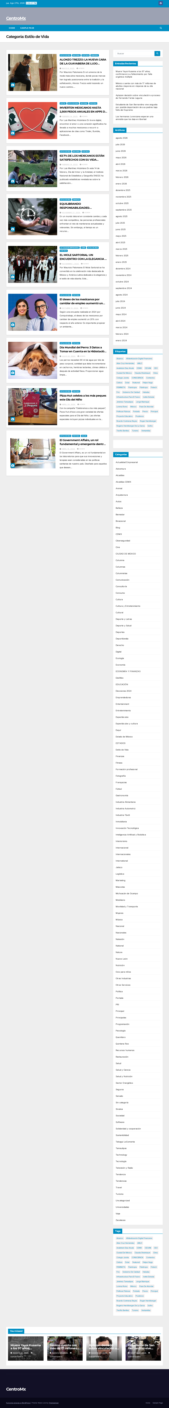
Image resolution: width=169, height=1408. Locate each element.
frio (118, 392)
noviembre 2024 (124, 275)
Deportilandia (122, 638)
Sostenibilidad (122, 1135)
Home (12, 28)
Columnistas (121, 573)
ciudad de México (124, 373)
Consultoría (121, 586)
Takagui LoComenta (125, 1142)
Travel (119, 1187)
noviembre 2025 (123, 197)
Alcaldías (120, 475)
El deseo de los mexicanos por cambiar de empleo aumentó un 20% (81, 303)
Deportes (120, 632)
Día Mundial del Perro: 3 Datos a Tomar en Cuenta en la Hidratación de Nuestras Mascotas (83, 351)
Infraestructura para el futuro (128, 397)
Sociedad (120, 1115)
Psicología (120, 1030)
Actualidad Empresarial (69, 247)
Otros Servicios (123, 985)
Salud (84, 436)
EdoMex (119, 678)
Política (119, 991)
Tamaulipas (121, 1148)
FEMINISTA (121, 387)
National (120, 946)
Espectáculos (122, 717)
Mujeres (119, 913)
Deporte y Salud (123, 625)
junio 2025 (121, 229)
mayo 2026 (121, 157)
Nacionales (121, 932)
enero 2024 (121, 340)
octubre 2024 (122, 281)
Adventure (121, 469)
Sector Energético (124, 1083)
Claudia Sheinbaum (142, 373)
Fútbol (119, 789)
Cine (118, 547)
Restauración (122, 1057)
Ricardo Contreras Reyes (127, 421)
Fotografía (121, 776)
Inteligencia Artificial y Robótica (131, 834)
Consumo (120, 593)
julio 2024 (120, 301)
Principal (94, 55)
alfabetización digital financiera (139, 358)
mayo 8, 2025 (68, 68)
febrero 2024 (122, 334)
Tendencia (121, 1174)
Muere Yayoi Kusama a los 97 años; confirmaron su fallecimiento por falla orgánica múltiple (134, 74)
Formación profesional (126, 769)
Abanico (120, 358)
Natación (120, 939)
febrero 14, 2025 (70, 116)
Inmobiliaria (121, 821)
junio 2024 (121, 308)
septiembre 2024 (124, 288)
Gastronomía (122, 795)
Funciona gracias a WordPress (18, 1403)
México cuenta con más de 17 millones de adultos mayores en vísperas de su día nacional (136, 86)
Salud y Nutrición (124, 1076)
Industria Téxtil (123, 815)
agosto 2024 (122, 295)
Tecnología (121, 1161)
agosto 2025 (121, 216)
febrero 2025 (122, 255)
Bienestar (120, 514)
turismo (135, 431)
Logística (120, 874)
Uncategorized (123, 1200)
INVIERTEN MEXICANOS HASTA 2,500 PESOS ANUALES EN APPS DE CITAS (83, 111)
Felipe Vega (148, 383)
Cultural (119, 612)
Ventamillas (145, 431)
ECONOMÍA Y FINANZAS (128, 671)
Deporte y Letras (124, 619)
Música (119, 919)
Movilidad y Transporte (127, 906)
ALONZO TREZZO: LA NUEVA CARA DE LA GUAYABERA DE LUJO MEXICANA (83, 63)
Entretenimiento (123, 710)
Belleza (119, 508)
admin (81, 68)
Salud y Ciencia (123, 1070)
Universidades (122, 1207)
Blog (118, 527)
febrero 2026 (122, 177)
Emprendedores (123, 697)
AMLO (139, 363)
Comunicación (122, 580)
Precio (145, 411)
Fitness (119, 763)
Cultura (119, 383)
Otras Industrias (123, 978)
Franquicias (121, 782)
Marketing (120, 880)
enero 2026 (121, 183)
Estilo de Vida (65, 55)
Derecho (120, 645)
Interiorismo (121, 841)
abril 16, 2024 (68, 449)
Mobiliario (120, 900)
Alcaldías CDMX (123, 482)
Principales (121, 1017)
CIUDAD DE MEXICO (126, 554)
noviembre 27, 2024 (71, 213)
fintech (154, 387)
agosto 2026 (122, 138)
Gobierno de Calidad (131, 392)
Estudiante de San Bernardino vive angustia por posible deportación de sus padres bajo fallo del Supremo (136, 107)
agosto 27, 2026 (21, 1353)
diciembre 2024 (123, 268)
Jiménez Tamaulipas (125, 402)
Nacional (76, 55)
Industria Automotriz (125, 808)
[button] (161, 28)
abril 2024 (120, 321)
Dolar (127, 383)
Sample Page (27, 28)
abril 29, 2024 (69, 404)
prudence (140, 416)
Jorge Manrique (142, 402)
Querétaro (121, 1037)
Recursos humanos (125, 1050)
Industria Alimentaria (125, 802)
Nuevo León (122, 959)
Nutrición (120, 965)
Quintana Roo (122, 1044)
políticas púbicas (123, 411)
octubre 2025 (122, 203)
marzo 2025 (121, 249)
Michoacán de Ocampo (127, 893)
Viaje (118, 1213)
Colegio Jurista (123, 378)
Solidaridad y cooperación (128, 1128)
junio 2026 (121, 151)
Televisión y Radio (124, 1168)
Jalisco (119, 867)
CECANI (148, 368)
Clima (155, 373)
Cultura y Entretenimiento (128, 606)
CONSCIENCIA (137, 378)
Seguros (120, 1089)
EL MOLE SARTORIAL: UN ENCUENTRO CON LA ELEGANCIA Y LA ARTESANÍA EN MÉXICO (83, 259)
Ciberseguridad (123, 540)
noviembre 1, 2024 (70, 264)
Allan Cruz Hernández (125, 363)
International (122, 861)
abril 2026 (120, 164)
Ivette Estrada (148, 397)
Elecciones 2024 (124, 691)
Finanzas (76, 199)
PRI (117, 1004)
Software (120, 1122)
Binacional (121, 521)
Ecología (120, 658)
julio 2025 (120, 223)
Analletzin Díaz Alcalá (125, 368)
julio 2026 (120, 144)
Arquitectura (122, 495)
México (133, 407)
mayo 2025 (121, 236)
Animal (119, 488)
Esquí (118, 730)
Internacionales (123, 854)
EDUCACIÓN (122, 684)
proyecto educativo (125, 416)
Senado (119, 1096)
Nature (119, 952)
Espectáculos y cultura (127, 723)
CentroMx (16, 18)
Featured (136, 383)
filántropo (144, 387)
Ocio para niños (123, 972)
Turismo (119, 1194)
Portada (85, 55)
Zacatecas (120, 1220)
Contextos (150, 378)
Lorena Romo (122, 407)
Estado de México (124, 736)
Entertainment (122, 704)
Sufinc (150, 426)
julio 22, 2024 (69, 356)
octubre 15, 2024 (70, 308)
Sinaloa (119, 1109)
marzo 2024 (121, 327)
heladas (146, 392)
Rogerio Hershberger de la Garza (131, 426)
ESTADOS (120, 743)
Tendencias (121, 1181)
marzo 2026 (121, 170)
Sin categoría (122, 1102)
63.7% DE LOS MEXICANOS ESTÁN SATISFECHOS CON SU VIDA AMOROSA (82, 159)
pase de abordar (146, 407)
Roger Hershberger (148, 421)
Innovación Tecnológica (127, 828)
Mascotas (120, 887)
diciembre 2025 (123, 190)
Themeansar (54, 1403)
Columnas (120, 567)
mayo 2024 (121, 314)
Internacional (122, 848)
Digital (63, 103)
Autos (118, 501)
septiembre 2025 (124, 210)
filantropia (132, 387)
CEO (156, 368)
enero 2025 (121, 262)
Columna (120, 560)
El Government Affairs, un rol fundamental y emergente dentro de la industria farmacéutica (82, 444)
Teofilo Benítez (123, 431)
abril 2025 (120, 242)
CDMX (83, 247)
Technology (121, 1155)
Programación (122, 1024)
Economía (120, 665)
